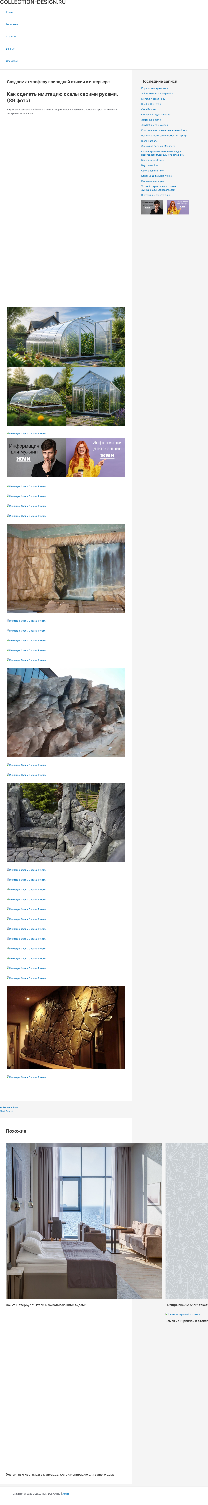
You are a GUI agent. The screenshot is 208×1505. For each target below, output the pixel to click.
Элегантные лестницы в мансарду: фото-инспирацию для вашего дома (60, 1321)
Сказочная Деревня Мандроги (158, 146)
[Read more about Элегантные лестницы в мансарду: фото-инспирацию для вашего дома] (47, 1314)
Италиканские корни (152, 181)
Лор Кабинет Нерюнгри (154, 125)
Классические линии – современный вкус (164, 130)
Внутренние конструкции (155, 195)
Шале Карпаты (149, 140)
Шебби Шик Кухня (151, 104)
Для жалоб (12, 60)
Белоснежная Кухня (152, 160)
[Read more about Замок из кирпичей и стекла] (183, 1314)
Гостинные (12, 24)
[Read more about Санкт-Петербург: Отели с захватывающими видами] (84, 1298)
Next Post (6, 1111)
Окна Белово (148, 109)
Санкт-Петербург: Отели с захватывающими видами (46, 1305)
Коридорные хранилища (154, 88)
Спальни (11, 36)
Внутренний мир (150, 165)
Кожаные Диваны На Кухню (156, 175)
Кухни (9, 12)
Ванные (10, 48)
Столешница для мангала (155, 114)
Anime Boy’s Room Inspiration (157, 93)
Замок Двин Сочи (151, 119)
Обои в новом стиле (152, 170)
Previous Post (9, 1107)
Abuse (65, 1493)
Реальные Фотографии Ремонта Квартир (164, 135)
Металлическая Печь (153, 98)
